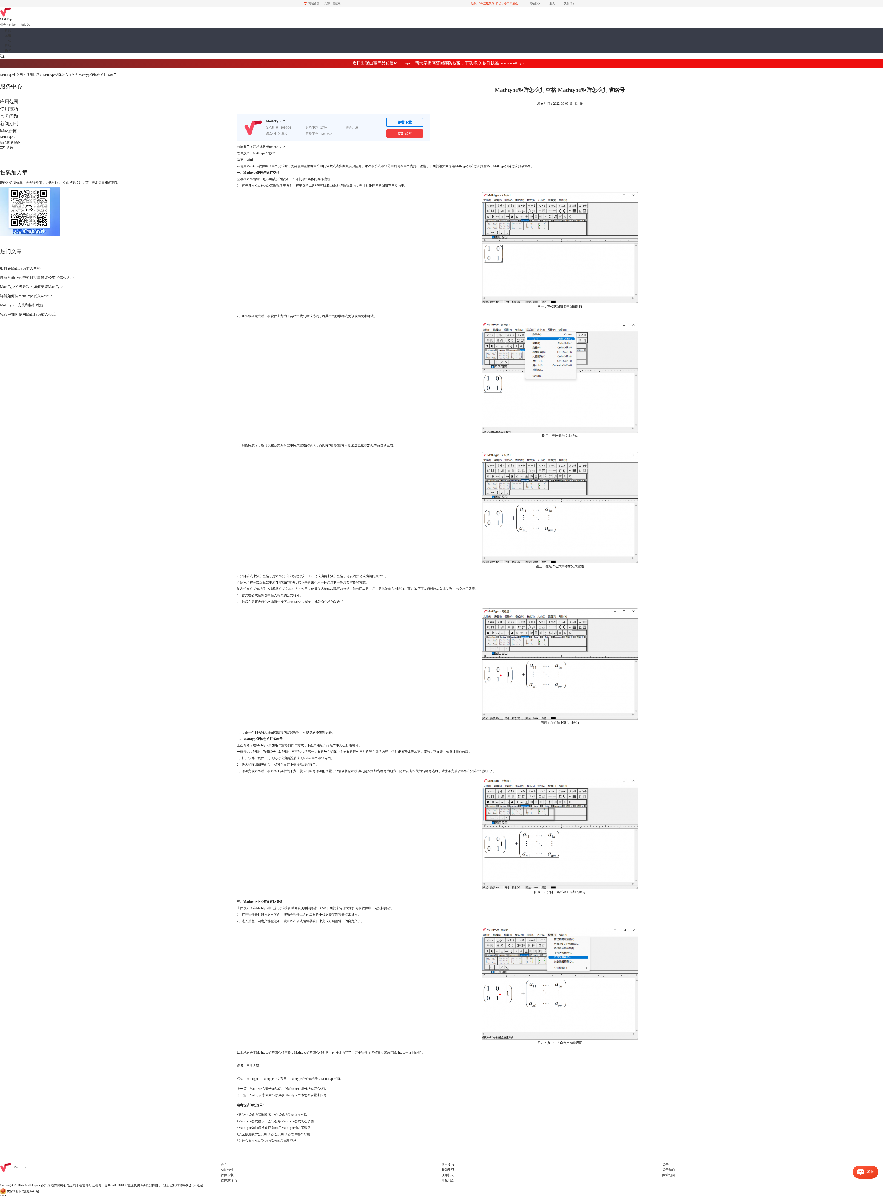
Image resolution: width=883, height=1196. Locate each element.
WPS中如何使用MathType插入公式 (28, 314)
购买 (8, 50)
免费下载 (404, 122)
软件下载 (227, 1175)
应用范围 (9, 101)
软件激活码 (229, 1180)
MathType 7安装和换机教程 (21, 305)
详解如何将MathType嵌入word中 (26, 296)
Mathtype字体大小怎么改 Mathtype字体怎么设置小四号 (288, 1095)
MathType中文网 (11, 75)
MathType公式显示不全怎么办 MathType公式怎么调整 (275, 1121)
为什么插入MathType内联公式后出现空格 (267, 1140)
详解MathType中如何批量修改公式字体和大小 (37, 277)
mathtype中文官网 (274, 1079)
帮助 (8, 45)
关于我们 (668, 1170)
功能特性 (227, 1170)
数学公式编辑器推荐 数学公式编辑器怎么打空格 (272, 1115)
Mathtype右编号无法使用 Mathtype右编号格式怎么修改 (288, 1088)
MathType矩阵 (331, 1079)
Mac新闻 (8, 130)
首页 (8, 30)
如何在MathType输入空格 (20, 268)
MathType (20, 1167)
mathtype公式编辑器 (304, 1079)
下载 (8, 40)
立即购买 (404, 133)
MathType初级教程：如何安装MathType (31, 287)
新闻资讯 (448, 1170)
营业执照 (133, 1185)
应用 (8, 35)
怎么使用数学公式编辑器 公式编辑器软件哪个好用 (273, 1134)
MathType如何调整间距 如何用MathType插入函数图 (274, 1128)
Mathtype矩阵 (464, 166)
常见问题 (9, 116)
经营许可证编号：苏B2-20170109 (102, 1185)
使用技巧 (32, 75)
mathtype (252, 1079)
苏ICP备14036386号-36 (23, 1191)
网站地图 (668, 1175)
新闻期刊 (9, 123)
